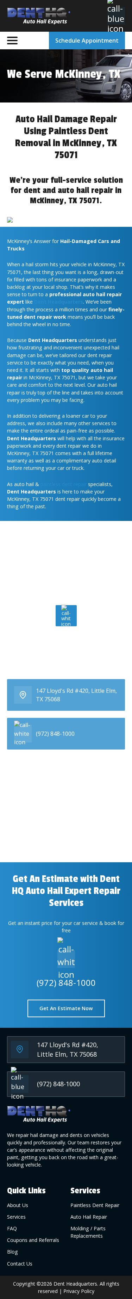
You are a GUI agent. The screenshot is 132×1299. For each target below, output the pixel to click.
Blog (12, 1251)
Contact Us (19, 1263)
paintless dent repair (63, 484)
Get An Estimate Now (66, 1008)
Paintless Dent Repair (94, 1205)
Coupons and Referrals (33, 1240)
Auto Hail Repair (88, 1216)
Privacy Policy (78, 1291)
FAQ (12, 1228)
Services (16, 1216)
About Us (17, 1205)
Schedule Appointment (87, 40)
